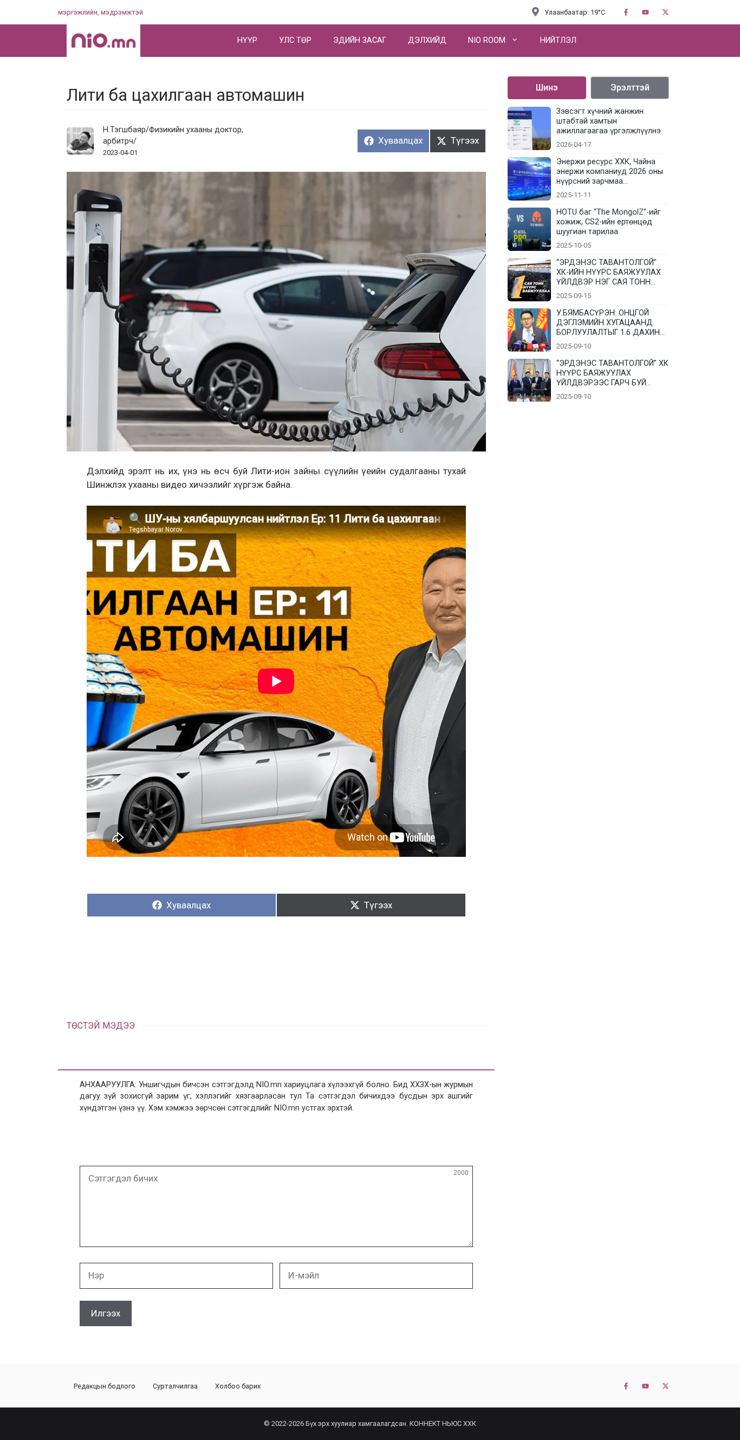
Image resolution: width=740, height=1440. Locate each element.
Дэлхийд (427, 40)
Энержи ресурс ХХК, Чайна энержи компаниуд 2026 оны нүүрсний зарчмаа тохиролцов (609, 171)
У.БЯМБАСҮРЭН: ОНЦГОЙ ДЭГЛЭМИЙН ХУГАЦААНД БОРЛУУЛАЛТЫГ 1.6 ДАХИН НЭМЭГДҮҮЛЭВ (608, 323)
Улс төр (295, 40)
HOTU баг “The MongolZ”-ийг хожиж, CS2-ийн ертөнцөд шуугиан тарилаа (608, 222)
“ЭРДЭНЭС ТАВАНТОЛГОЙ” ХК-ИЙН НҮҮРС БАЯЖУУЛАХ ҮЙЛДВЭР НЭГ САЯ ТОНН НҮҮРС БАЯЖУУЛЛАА (608, 272)
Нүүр (247, 40)
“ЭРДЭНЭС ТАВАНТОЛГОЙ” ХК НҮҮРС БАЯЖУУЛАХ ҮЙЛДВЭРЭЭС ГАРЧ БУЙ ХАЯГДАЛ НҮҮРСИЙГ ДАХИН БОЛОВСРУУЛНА (612, 373)
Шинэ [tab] (547, 87)
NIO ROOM (486, 40)
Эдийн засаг (359, 40)
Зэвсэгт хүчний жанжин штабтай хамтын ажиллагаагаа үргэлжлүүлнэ (608, 121)
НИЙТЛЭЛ (558, 40)
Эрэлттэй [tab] (630, 87)
